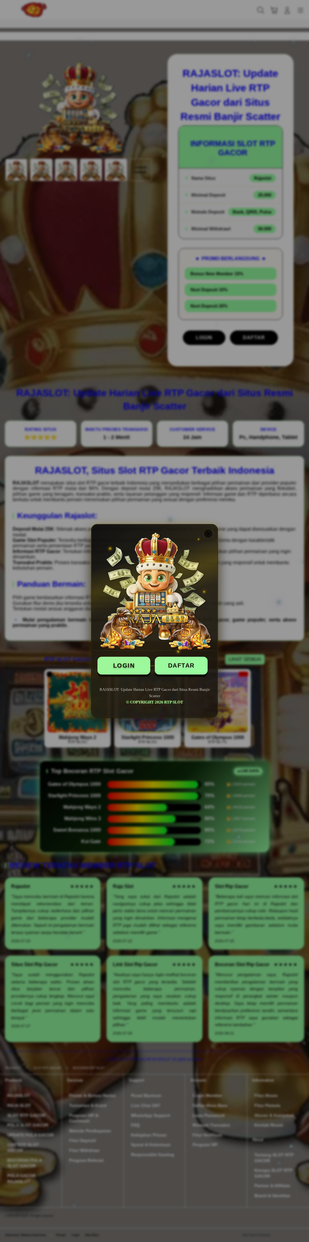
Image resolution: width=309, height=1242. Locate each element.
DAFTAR (181, 665)
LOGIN (124, 665)
